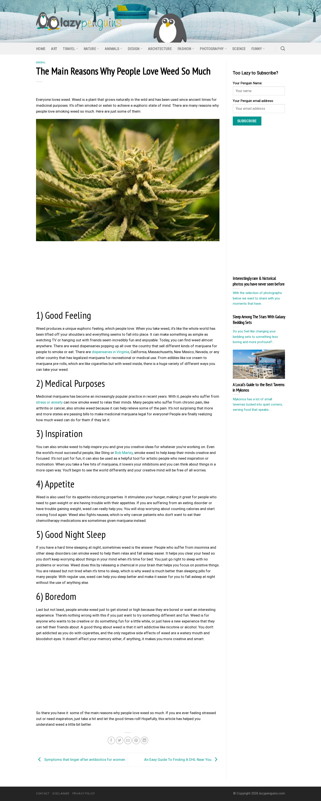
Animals (112, 48)
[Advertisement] (127, 276)
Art (54, 48)
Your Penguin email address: (253, 101)
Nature (90, 48)
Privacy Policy (83, 793)
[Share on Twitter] (120, 740)
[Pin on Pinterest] (136, 740)
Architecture (160, 48)
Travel (69, 48)
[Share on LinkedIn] (144, 740)
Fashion (184, 48)
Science (239, 48)
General (40, 62)
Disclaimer (60, 793)
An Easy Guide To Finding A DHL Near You (178, 759)
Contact (43, 793)
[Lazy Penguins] (78, 21)
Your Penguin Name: (247, 83)
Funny (256, 48)
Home (40, 48)
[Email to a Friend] (128, 740)
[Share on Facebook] (111, 740)
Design (133, 48)
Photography (212, 48)
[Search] (283, 48)
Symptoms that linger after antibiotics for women (84, 759)
